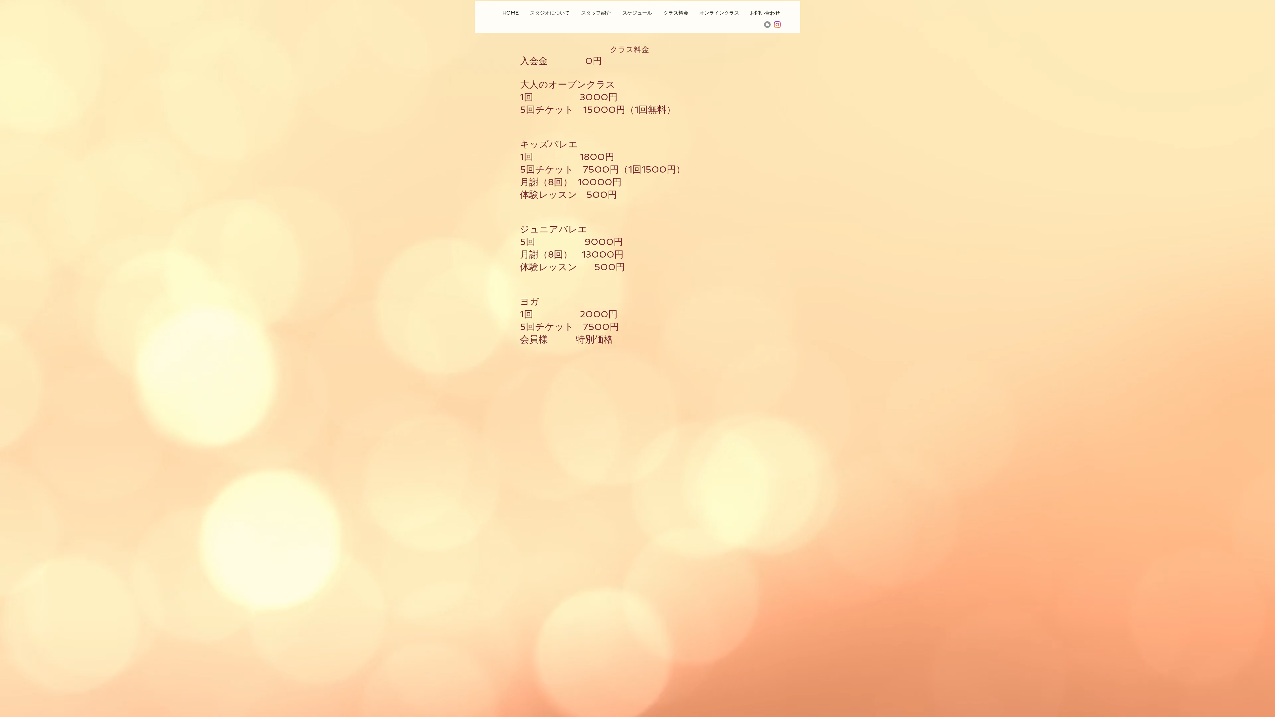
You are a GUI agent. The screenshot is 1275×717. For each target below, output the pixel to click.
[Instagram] (777, 24)
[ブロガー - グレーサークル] (767, 24)
